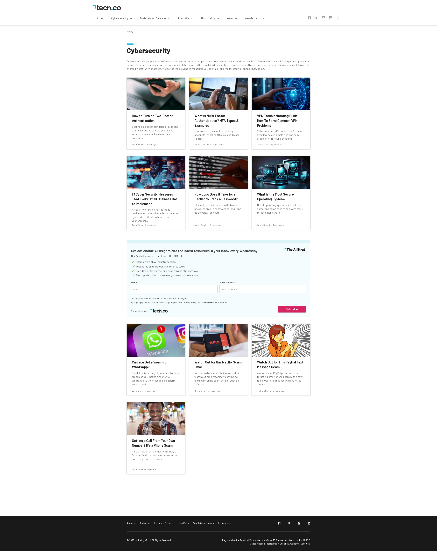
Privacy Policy (190, 302)
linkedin (330, 17)
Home (130, 31)
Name (134, 282)
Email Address (227, 282)
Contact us (144, 523)
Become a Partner (163, 523)
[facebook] (279, 524)
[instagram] (298, 524)
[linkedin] (308, 524)
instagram (323, 17)
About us (131, 523)
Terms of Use (224, 523)
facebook (309, 17)
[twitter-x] (289, 524)
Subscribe (292, 309)
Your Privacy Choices (203, 523)
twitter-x (316, 17)
